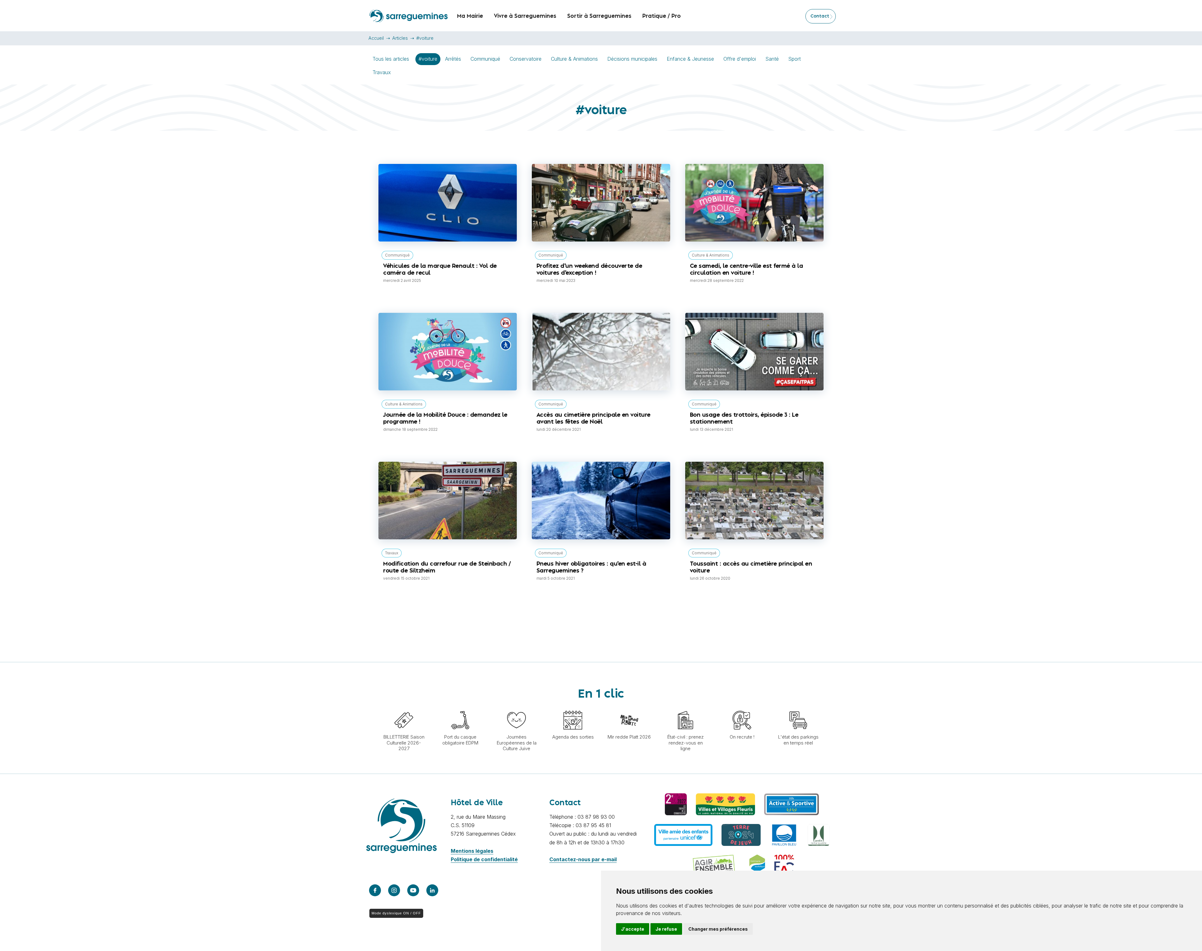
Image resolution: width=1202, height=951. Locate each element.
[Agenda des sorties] (573, 707)
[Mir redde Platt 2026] (629, 707)
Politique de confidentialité (484, 859)
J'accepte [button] (632, 929)
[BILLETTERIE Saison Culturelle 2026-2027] (404, 707)
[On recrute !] (742, 707)
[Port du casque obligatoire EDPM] (460, 707)
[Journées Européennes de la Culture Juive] (516, 707)
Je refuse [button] (666, 929)
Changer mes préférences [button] (718, 929)
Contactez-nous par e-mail (583, 859)
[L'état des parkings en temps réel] (798, 707)
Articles (400, 38)
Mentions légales (472, 851)
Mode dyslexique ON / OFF (396, 913)
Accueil (376, 38)
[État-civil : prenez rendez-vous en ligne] (685, 707)
